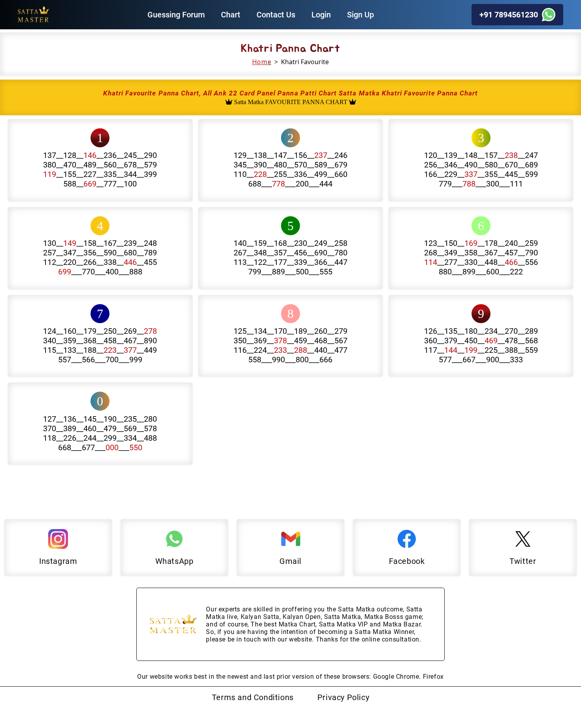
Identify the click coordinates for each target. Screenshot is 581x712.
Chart (230, 14)
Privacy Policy (343, 697)
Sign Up (360, 14)
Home (261, 61)
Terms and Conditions (253, 697)
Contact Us (276, 14)
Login (321, 14)
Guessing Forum (176, 14)
